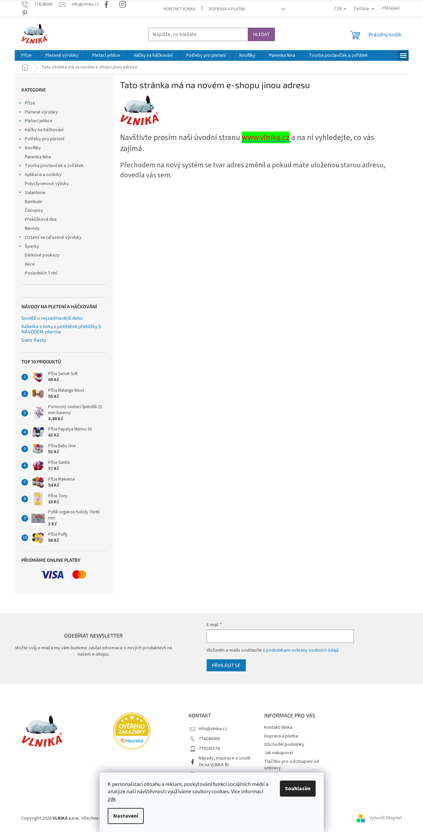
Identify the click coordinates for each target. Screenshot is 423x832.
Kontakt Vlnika (179, 9)
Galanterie (35, 192)
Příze (30, 103)
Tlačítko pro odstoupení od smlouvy (291, 764)
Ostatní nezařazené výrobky (53, 237)
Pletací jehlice (38, 121)
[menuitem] (26, 55)
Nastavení (125, 816)
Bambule (33, 201)
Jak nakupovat (278, 753)
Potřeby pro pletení (44, 139)
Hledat (261, 34)
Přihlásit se (226, 665)
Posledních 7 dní (41, 273)
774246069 (209, 738)
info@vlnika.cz (213, 728)
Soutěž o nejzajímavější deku (52, 317)
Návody (32, 228)
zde (112, 799)
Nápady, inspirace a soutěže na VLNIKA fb (224, 761)
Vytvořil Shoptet (385, 818)
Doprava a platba (227, 9)
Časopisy (34, 210)
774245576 (209, 748)
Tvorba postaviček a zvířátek (54, 165)
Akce (30, 264)
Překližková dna (41, 219)
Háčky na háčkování (44, 130)
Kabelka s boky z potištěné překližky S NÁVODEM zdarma (61, 329)
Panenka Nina (38, 157)
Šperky (32, 246)
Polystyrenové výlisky (47, 183)
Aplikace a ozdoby (43, 174)
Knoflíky (33, 148)
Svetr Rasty (33, 339)
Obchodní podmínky (284, 744)
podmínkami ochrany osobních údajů (302, 650)
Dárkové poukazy (42, 255)
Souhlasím (298, 788)
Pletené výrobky (41, 112)
